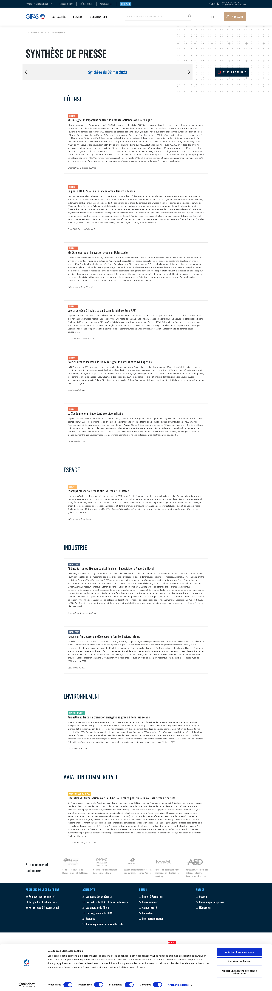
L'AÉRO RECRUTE (86, 3)
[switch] (98, 984)
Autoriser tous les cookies (239, 952)
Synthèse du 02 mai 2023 (107, 72)
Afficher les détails (178, 984)
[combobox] (37, 4)
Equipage (125, 4)
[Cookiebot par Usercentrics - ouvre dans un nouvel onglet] (26, 984)
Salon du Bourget (66, 3)
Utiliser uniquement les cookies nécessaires (239, 972)
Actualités (32, 32)
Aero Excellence (106, 3)
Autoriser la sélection (239, 961)
